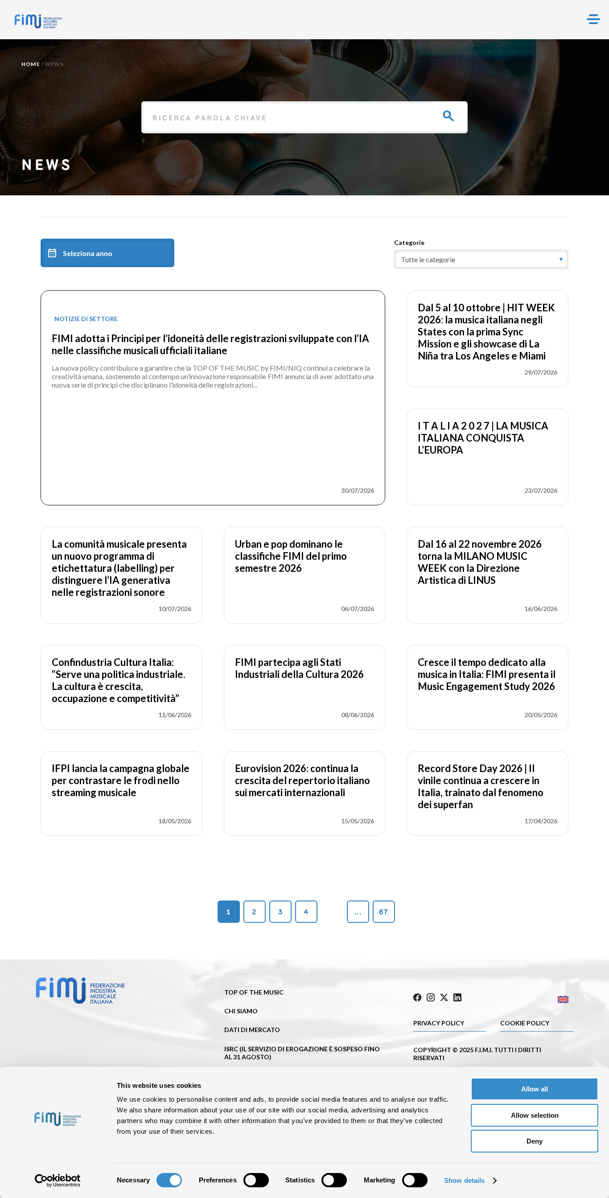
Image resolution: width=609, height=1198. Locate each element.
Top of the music (254, 992)
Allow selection (535, 1115)
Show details (464, 1180)
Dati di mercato (252, 1029)
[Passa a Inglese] (533, 1000)
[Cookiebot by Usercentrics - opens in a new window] (58, 1180)
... (358, 912)
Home (30, 64)
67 (383, 912)
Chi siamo (241, 1011)
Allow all (534, 1089)
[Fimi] (38, 21)
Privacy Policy (438, 1023)
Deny (535, 1141)
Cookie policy (524, 1023)
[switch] (256, 1180)
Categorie (409, 242)
